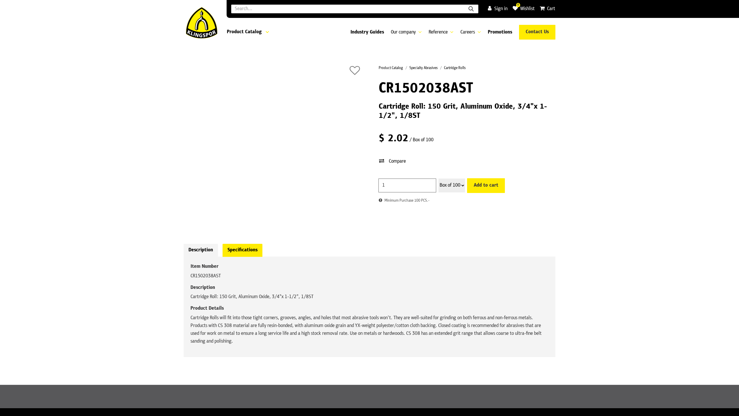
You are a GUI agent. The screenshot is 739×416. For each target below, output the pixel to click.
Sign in (500, 9)
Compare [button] (397, 161)
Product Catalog (391, 68)
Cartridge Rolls (455, 68)
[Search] (471, 9)
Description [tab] (201, 250)
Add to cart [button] (486, 185)
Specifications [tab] (242, 250)
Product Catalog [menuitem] (244, 32)
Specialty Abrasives (423, 68)
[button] (354, 70)
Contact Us (537, 32)
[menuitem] (367, 32)
